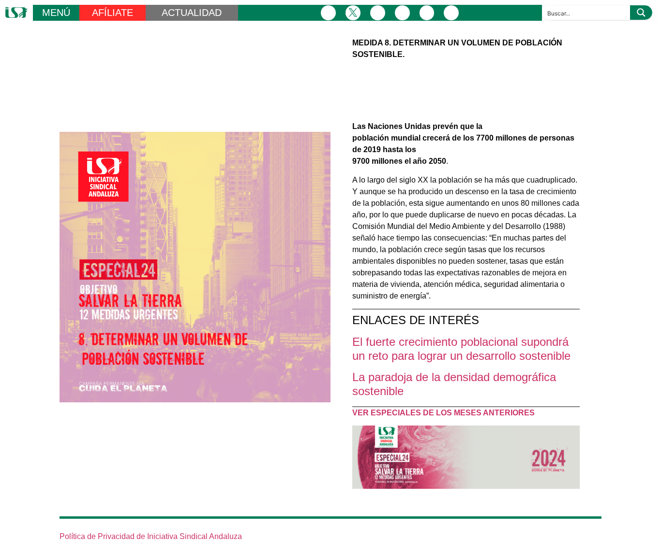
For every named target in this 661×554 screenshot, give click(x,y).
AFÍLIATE (112, 12)
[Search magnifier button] (641, 12)
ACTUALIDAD (192, 12)
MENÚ (56, 12)
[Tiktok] (451, 12)
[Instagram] (377, 12)
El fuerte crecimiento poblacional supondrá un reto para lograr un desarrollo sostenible (461, 348)
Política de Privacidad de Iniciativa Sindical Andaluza (151, 536)
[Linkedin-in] (402, 12)
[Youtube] (427, 12)
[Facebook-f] (328, 12)
